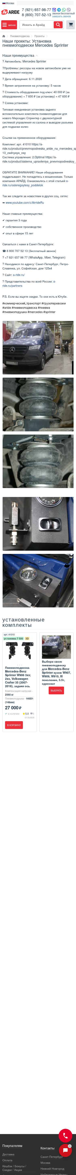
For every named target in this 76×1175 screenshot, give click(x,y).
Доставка (8, 1154)
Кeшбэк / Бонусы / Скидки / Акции (14, 1168)
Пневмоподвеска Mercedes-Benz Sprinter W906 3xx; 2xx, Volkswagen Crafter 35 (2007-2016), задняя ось (18, 677)
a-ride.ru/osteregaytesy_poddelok (35, 183)
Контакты (48, 1148)
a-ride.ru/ (19, 275)
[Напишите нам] (65, 1150)
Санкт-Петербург (52, 1157)
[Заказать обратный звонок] (65, 1135)
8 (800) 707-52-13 (36, 14)
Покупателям (12, 1146)
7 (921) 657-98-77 (36, 9)
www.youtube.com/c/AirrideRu (25, 202)
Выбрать (56, 690)
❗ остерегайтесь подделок (35, 3)
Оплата (7, 1160)
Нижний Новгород (52, 1168)
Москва (45, 1163)
